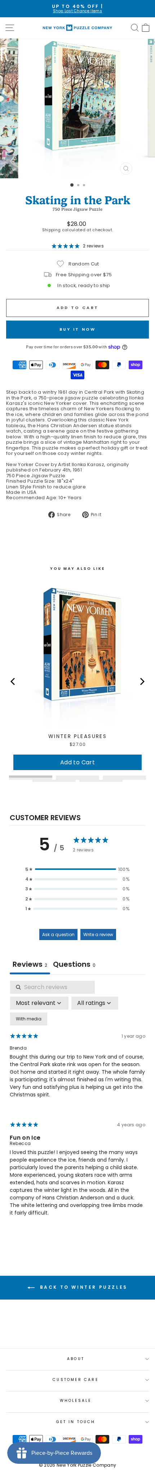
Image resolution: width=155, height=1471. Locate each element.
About (75, 1359)
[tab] (74, 965)
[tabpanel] (77, 1104)
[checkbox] (28, 1018)
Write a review (98, 934)
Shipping (51, 230)
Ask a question (58, 934)
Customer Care (75, 1379)
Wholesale (76, 1400)
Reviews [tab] (30, 964)
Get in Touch (75, 1422)
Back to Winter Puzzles (82, 1287)
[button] (77, 869)
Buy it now (77, 329)
